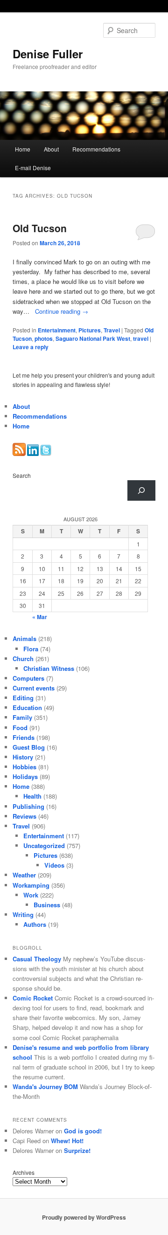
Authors (34, 924)
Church (23, 658)
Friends (24, 737)
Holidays (25, 776)
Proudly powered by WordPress (84, 1217)
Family (22, 717)
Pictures (89, 330)
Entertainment (57, 330)
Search (22, 475)
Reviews (24, 816)
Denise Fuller (48, 54)
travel (140, 338)
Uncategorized (44, 845)
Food (20, 727)
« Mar (39, 617)
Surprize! (77, 1150)
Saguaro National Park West (93, 338)
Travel (112, 330)
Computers (28, 678)
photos (44, 338)
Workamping (31, 885)
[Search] (141, 490)
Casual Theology (37, 958)
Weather (24, 874)
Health (32, 796)
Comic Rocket (33, 998)
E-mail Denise (33, 168)
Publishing (28, 806)
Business (47, 904)
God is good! (83, 1130)
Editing (23, 697)
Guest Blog (29, 747)
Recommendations (96, 149)
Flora (30, 648)
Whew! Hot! (67, 1140)
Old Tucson (40, 228)
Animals (24, 638)
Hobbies (24, 766)
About (51, 149)
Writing (23, 914)
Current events (34, 687)
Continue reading (61, 311)
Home (22, 149)
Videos (54, 865)
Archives (24, 1172)
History (23, 756)
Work (30, 894)
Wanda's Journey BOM (45, 1086)
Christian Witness (48, 668)
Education (27, 707)
